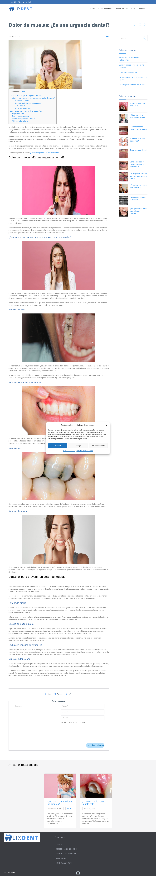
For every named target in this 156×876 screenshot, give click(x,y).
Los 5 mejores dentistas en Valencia (132, 85)
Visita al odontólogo (20, 121)
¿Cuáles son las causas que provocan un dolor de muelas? (33, 98)
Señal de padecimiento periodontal (28, 103)
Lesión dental (20, 106)
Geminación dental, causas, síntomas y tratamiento (137, 164)
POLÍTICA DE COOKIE (64, 863)
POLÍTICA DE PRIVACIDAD (85, 451)
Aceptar (58, 446)
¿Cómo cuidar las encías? (128, 72)
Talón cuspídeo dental (138, 150)
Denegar (78, 446)
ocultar (22, 91)
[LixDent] (21, 8)
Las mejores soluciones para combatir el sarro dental (138, 176)
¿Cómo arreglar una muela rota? (93, 802)
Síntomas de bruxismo (23, 108)
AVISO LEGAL (61, 858)
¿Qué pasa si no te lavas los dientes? (60, 802)
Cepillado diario (18, 113)
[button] (106, 425)
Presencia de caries (22, 101)
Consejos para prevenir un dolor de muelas (26, 111)
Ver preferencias (98, 446)
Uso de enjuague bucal (20, 116)
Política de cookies (69, 451)
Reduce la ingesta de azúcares (23, 119)
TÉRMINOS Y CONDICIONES (67, 849)
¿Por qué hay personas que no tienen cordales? (138, 211)
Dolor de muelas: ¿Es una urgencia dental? (26, 96)
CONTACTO (60, 844)
